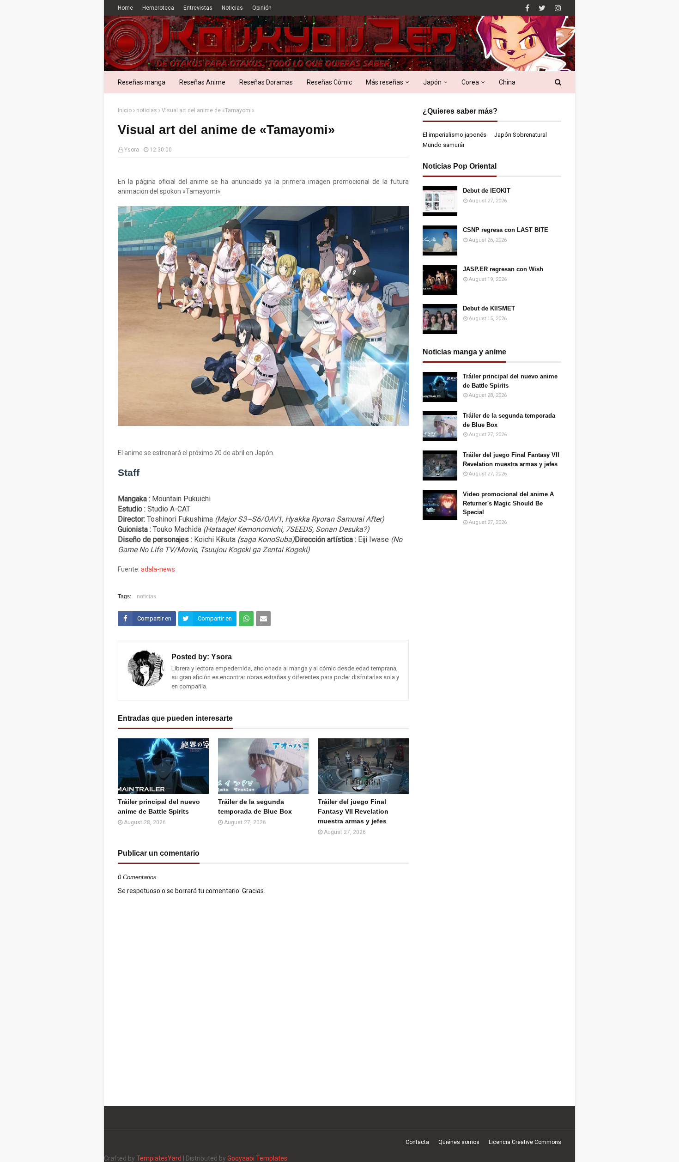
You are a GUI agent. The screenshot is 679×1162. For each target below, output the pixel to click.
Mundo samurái (443, 144)
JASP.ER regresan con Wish (503, 269)
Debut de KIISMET (489, 308)
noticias (146, 110)
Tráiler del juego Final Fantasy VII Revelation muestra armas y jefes (353, 811)
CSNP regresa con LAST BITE (505, 229)
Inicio (125, 110)
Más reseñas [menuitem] (384, 82)
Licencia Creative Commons (525, 1142)
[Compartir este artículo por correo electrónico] (263, 618)
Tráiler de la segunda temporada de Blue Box (255, 806)
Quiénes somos (458, 1142)
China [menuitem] (507, 82)
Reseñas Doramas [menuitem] (266, 82)
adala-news (158, 569)
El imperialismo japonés (454, 134)
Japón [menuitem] (432, 82)
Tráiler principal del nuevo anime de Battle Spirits (159, 806)
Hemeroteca (158, 8)
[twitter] (542, 8)
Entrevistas (197, 8)
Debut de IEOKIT (486, 190)
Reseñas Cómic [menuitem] (329, 82)
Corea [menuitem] (470, 82)
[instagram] (556, 8)
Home (125, 8)
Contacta (417, 1142)
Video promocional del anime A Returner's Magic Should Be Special (508, 503)
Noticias (232, 8)
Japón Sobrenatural (520, 134)
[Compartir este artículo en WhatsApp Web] (246, 618)
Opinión (262, 8)
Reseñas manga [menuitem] (141, 82)
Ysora (131, 149)
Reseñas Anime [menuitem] (202, 82)
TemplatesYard (159, 1158)
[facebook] (527, 8)
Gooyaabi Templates (257, 1158)
